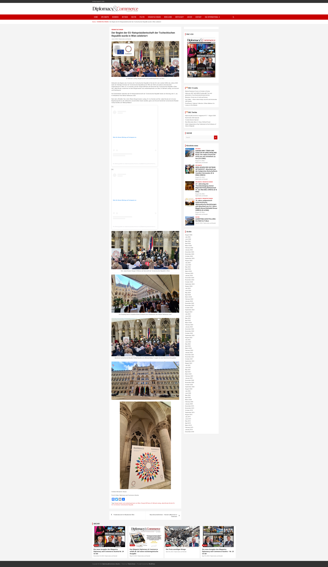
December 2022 (189, 329)
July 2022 (187, 339)
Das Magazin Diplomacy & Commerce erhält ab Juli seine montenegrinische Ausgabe (144, 551)
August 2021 (188, 363)
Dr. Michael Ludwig (156, 503)
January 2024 (189, 301)
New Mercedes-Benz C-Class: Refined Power (197, 122)
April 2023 (188, 320)
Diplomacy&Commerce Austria (111, 564)
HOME (96, 17)
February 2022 (189, 350)
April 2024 (188, 295)
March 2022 (188, 348)
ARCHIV (189, 17)
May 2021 (188, 369)
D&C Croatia (193, 88)
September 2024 (189, 284)
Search (215, 137)
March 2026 (188, 245)
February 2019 (189, 427)
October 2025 (189, 256)
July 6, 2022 (114, 39)
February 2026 (189, 248)
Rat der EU (172, 503)
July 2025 (187, 262)
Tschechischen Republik (126, 504)
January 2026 (189, 250)
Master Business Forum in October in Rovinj (197, 91)
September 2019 (189, 412)
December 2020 (189, 380)
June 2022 (188, 342)
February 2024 (189, 299)
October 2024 (189, 282)
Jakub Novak (164, 503)
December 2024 (189, 277)
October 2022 (189, 333)
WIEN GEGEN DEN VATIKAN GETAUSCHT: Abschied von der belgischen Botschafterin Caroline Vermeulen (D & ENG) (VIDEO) (206, 171)
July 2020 (187, 391)
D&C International (211, 17)
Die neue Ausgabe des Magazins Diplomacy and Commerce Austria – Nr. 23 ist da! (218, 551)
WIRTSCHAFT (179, 17)
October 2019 (189, 410)
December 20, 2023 (99, 556)
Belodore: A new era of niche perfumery (196, 97)
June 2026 (188, 239)
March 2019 (188, 425)
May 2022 (188, 344)
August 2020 (188, 389)
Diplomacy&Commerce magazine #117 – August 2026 (200, 115)
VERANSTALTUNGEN (154, 17)
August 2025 (188, 260)
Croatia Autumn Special (191, 120)
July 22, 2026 (199, 223)
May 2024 (188, 292)
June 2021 (188, 367)
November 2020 (189, 382)
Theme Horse (131, 564)
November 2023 (189, 305)
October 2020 (189, 384)
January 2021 (189, 378)
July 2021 (187, 365)
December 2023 (189, 303)
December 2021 (189, 354)
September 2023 (189, 310)
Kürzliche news (192, 146)
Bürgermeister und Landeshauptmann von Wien (127, 503)
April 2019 (188, 423)
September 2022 (189, 335)
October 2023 (189, 307)
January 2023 (189, 327)
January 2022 (189, 352)
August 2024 (188, 286)
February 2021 (189, 376)
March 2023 (188, 322)
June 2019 (188, 419)
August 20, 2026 (199, 177)
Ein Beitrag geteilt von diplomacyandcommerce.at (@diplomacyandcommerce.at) (135, 163)
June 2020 (188, 393)
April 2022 (188, 346)
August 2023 (188, 312)
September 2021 (189, 361)
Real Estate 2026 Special (192, 118)
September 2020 (189, 387)
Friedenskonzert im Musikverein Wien (124, 514)
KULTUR (133, 17)
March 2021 (188, 374)
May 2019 (188, 421)
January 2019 (189, 429)
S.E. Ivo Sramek (115, 504)
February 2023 (189, 325)
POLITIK (142, 17)
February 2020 (189, 402)
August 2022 (188, 337)
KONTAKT (198, 17)
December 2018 (189, 431)
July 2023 (187, 314)
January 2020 (189, 404)
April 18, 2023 (205, 556)
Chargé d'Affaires (146, 503)
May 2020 (188, 395)
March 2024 (188, 297)
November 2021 (189, 357)
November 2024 (189, 280)
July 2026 (187, 237)
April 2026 (188, 243)
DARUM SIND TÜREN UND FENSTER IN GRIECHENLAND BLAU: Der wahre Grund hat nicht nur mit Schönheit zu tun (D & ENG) (206, 154)
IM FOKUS (125, 17)
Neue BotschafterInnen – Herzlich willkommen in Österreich (163, 515)
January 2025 (189, 275)
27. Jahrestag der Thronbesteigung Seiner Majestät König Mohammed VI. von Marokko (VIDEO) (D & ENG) (206, 188)
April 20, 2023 (169, 551)
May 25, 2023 (133, 556)
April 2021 (188, 372)
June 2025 (188, 265)
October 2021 (189, 359)
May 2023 (188, 318)
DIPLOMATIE (105, 17)
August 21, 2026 (199, 160)
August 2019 (188, 414)
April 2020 (188, 397)
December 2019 (189, 406)
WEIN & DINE (168, 17)
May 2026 (188, 241)
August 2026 (188, 235)
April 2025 (188, 269)
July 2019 (187, 417)
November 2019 (189, 408)
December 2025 (189, 252)
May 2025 (188, 267)
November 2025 (189, 254)
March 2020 (188, 399)
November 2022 (189, 331)
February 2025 (189, 273)
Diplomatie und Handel (125, 39)
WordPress (152, 564)
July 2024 (187, 288)
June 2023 (188, 316)
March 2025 (188, 271)
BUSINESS (115, 17)
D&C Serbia (192, 112)
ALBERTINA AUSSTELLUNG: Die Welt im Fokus (205, 220)
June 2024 (188, 290)
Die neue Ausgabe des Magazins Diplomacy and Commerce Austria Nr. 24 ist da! (109, 551)
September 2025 (189, 258)
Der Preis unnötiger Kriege (176, 549)
